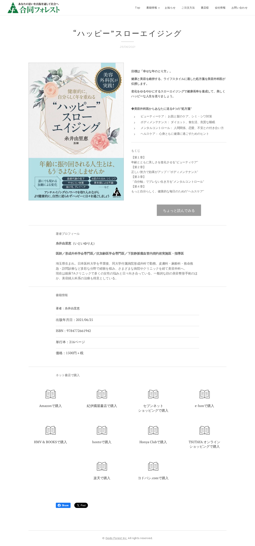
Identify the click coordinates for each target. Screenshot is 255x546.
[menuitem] (138, 7)
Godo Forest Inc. (116, 538)
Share (65, 505)
